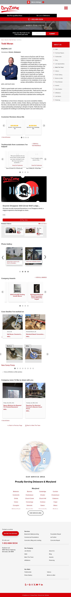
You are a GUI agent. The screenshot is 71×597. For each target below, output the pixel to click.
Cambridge (42, 491)
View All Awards (41, 277)
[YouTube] (37, 585)
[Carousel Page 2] (22, 271)
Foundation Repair (55, 534)
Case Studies (58, 89)
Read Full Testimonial (17, 165)
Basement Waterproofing (31, 534)
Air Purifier (53, 537)
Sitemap (47, 595)
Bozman (29, 491)
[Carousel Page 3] (25, 271)
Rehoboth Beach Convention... (35, 335)
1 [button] (21, 137)
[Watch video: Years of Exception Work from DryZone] (11, 230)
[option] (14, 127)
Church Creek (29, 498)
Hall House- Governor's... (14, 335)
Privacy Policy (33, 595)
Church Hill (42, 498)
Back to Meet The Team (33, 425)
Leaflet (39, 465)
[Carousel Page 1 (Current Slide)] (20, 271)
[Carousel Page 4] (28, 271)
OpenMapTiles (41, 468)
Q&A (56, 49)
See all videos (43, 223)
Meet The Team (59, 67)
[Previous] (2, 159)
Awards (57, 85)
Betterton (16, 491)
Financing (57, 100)
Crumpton (16, 505)
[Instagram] (32, 585)
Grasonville (29, 509)
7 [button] (30, 368)
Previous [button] (4, 125)
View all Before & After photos (13, 372)
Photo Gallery (58, 74)
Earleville (29, 505)
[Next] (45, 159)
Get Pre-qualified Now (14, 15)
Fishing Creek (16, 509)
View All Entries (6, 420)
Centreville (16, 495)
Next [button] (44, 125)
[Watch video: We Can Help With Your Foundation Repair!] (30, 230)
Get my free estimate (10, 533)
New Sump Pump (8, 365)
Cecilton (55, 491)
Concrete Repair (55, 540)
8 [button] (33, 368)
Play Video (25, 220)
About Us (57, 45)
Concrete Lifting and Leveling (32, 540)
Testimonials (58, 56)
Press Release (59, 82)
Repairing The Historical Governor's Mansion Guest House (34, 408)
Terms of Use (41, 595)
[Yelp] (26, 585)
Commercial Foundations (31, 537)
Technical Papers (59, 53)
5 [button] (25, 368)
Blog (56, 60)
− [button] (44, 462)
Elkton (55, 505)
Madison (55, 509)
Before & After (59, 78)
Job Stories (58, 96)
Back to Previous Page (15, 425)
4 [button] (27, 137)
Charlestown (29, 495)
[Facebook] (27, 585)
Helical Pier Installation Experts (33, 261)
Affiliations (58, 93)
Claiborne (55, 498)
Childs (16, 498)
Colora (16, 502)
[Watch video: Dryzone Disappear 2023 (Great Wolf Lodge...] (24, 189)
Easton (43, 505)
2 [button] (23, 137)
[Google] (30, 585)
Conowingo (29, 502)
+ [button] (44, 459)
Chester (42, 495)
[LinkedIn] (42, 585)
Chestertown (55, 495)
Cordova (42, 502)
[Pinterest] (39, 585)
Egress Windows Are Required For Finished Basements (12, 407)
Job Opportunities (59, 64)
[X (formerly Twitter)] (35, 585)
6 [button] (28, 368)
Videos (57, 71)
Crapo (55, 502)
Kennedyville (43, 509)
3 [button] (25, 137)
